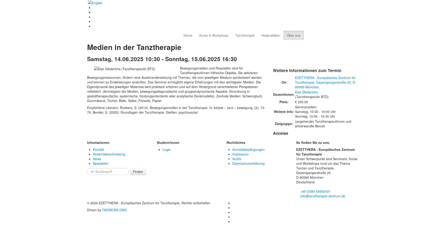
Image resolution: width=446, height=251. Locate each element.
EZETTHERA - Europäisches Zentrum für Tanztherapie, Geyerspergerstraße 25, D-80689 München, (325, 82)
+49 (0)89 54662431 (315, 191)
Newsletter (100, 163)
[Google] (94, 26)
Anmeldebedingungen (248, 149)
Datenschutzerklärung (248, 163)
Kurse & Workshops (213, 35)
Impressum (240, 154)
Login (167, 149)
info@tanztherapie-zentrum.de (322, 196)
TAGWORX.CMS (114, 210)
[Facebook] (94, 7)
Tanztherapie (245, 35)
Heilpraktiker (271, 35)
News (97, 158)
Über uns (293, 35)
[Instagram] (94, 16)
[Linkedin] (94, 12)
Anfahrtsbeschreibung (109, 154)
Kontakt (98, 149)
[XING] (94, 21)
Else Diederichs (306, 92)
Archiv (236, 158)
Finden (138, 171)
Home (188, 35)
